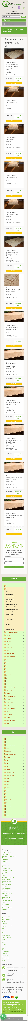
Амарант (8, 751)
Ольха (8, 781)
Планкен (8, 659)
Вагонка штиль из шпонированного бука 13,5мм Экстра (13, 327)
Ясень (7, 815)
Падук (7, 790)
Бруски (8, 662)
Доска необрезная (10, 678)
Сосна (8, 742)
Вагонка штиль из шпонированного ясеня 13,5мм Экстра (14, 477)
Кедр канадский (10, 599)
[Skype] (13, 7)
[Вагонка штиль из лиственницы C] (14, 166)
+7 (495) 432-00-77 (14, 11)
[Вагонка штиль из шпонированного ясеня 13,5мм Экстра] (14, 467)
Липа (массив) (9, 619)
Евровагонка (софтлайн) (12, 632)
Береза (8, 757)
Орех (7, 784)
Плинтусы (8, 684)
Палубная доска (10, 653)
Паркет (8, 644)
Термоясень (9, 622)
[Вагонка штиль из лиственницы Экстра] (14, 204)
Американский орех (11, 754)
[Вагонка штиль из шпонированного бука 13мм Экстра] (14, 354)
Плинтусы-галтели (10, 708)
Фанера (8, 711)
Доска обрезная (10, 674)
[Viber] (19, 7)
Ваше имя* (7, 556)
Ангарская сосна (10, 596)
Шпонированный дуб (11, 604)
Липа (7, 778)
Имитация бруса (10, 585)
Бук (7, 760)
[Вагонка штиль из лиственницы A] (14, 91)
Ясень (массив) (10, 617)
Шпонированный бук (11, 606)
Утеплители (9, 714)
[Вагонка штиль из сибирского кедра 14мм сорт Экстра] (14, 241)
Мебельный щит (10, 681)
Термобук (8, 802)
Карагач (8, 769)
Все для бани (9, 690)
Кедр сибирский (10, 601)
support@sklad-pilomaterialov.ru (14, 13)
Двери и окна (9, 702)
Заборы (8, 723)
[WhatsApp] (16, 7)
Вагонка (8, 635)
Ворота (8, 717)
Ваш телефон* (8, 561)
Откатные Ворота (10, 720)
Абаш (7, 748)
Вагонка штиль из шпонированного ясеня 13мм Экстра (14, 515)
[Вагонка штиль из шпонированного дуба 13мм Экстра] (14, 429)
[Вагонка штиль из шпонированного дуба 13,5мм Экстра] (14, 391)
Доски (7, 650)
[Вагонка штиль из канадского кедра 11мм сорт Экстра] (14, 53)
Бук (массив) (9, 614)
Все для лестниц (10, 687)
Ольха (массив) (10, 627)
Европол (8, 641)
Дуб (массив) (9, 611)
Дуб (7, 766)
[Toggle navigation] (24, 2)
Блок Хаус (8, 638)
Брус (7, 665)
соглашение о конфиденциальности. (13, 1011)
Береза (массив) (10, 629)
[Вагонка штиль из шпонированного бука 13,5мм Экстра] (14, 316)
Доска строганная (10, 671)
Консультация (10, 24)
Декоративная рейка (11, 668)
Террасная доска (10, 656)
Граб (7, 763)
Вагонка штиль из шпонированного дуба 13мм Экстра (13, 440)
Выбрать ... (14, 83)
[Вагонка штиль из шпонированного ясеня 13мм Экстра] (14, 504)
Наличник (8, 699)
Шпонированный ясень (12, 609)
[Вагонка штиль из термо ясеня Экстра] (11, 280)
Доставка (9, 20)
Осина (8, 624)
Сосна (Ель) (9, 591)
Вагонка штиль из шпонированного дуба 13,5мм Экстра (13, 402)
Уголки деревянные (11, 696)
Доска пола (9, 647)
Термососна (9, 809)
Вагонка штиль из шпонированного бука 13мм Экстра (13, 365)
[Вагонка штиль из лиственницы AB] (14, 129)
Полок (7, 705)
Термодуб (8, 806)
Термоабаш (9, 799)
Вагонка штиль (10, 588)
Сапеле (8, 793)
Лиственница (9, 594)
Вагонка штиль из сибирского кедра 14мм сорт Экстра (12, 252)
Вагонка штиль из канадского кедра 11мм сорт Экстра (12, 64)
